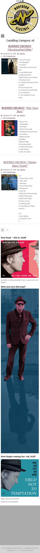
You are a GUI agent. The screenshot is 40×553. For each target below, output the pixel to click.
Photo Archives (8, 536)
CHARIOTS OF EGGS (31, 517)
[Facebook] (16, 1)
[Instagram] (18, 1)
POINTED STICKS (18, 529)
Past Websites (19, 536)
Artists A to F (17, 515)
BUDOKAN (5, 517)
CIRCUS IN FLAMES (10, 518)
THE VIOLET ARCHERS (19, 534)
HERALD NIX (7, 524)
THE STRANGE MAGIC (17, 533)
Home (8, 515)
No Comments (9, 56)
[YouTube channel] (20, 1)
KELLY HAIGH (31, 522)
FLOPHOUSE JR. (25, 520)
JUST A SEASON (20, 524)
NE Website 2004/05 (22, 540)
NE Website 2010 (31, 536)
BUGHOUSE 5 (16, 517)
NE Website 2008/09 (10, 538)
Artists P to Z (33, 524)
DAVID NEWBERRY (21, 527)
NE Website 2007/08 (26, 538)
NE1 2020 (18, 550)
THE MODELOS (8, 525)
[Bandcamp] (23, 1)
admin (22, 54)
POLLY (29, 529)
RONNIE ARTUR (28, 515)
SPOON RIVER (28, 531)
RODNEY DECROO (26, 518)
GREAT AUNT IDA (17, 522)
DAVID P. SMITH (15, 531)
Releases (34, 534)
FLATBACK (13, 520)
